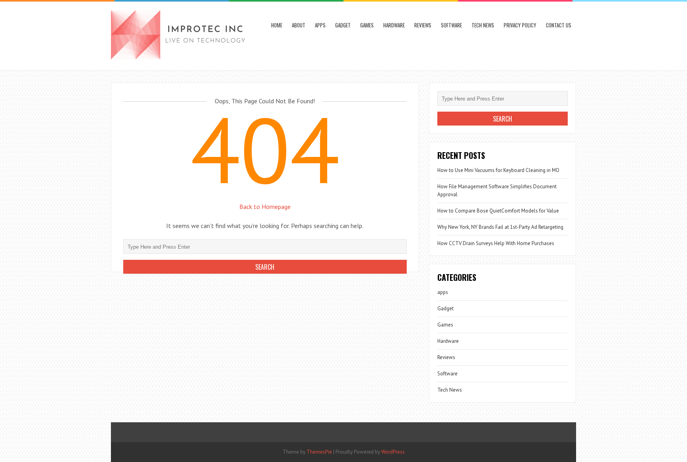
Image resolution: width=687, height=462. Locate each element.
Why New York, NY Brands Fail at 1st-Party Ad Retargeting (500, 227)
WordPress (393, 451)
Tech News (483, 25)
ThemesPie (319, 451)
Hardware (394, 25)
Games (367, 25)
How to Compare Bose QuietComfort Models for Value (498, 210)
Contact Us (558, 25)
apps (320, 25)
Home (276, 25)
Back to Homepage (265, 207)
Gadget (343, 25)
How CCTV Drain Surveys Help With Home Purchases (495, 243)
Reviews (422, 25)
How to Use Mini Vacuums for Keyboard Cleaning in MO (498, 170)
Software (451, 25)
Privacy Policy (520, 25)
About (298, 25)
